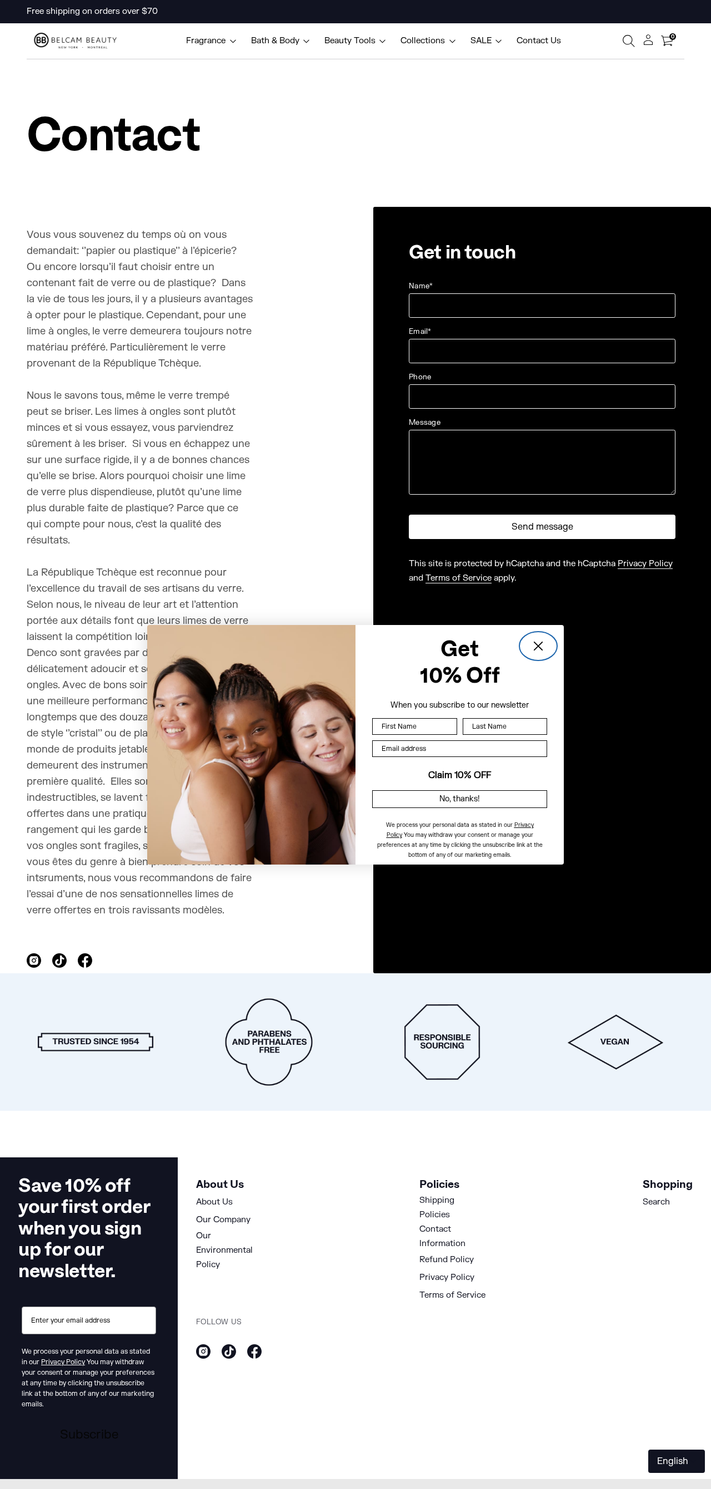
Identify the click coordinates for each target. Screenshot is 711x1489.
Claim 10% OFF (459, 774)
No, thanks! (459, 799)
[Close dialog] (538, 646)
